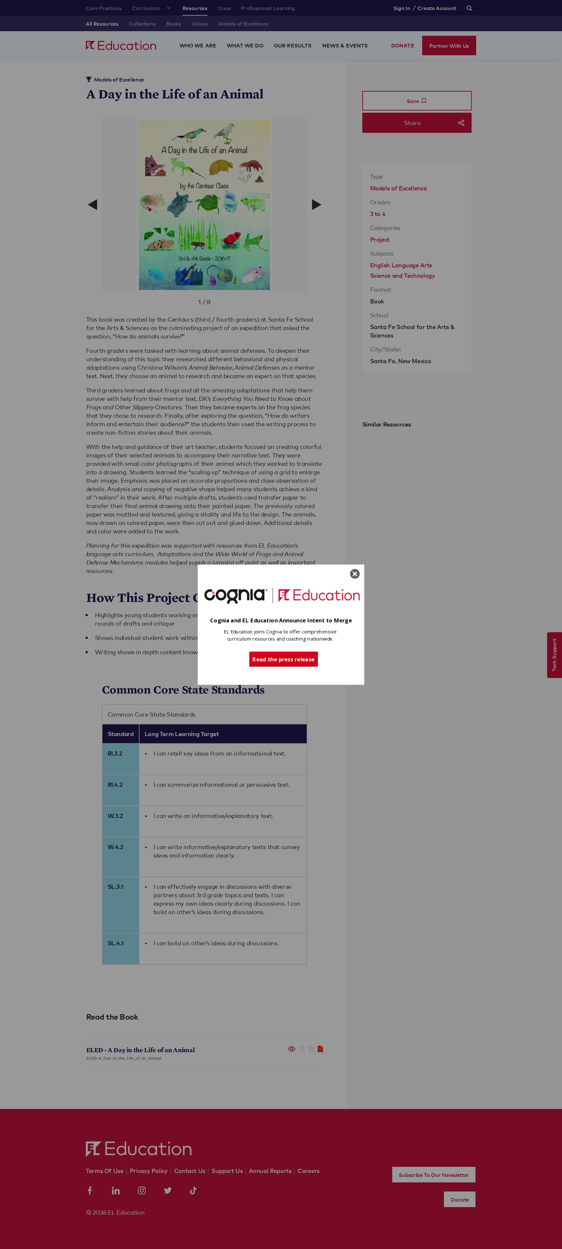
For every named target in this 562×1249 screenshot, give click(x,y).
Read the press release (283, 658)
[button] (281, 620)
